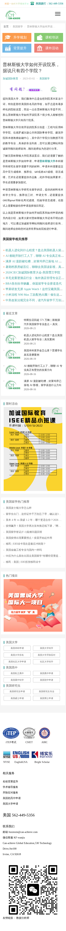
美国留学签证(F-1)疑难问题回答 (24, 532)
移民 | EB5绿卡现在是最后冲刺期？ (26, 543)
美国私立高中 (17, 673)
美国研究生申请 (17, 691)
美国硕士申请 (17, 698)
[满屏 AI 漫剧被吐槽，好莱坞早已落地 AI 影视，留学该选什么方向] (13, 381)
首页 (6, 26)
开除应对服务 (10, 792)
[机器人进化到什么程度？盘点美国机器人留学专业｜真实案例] (13, 335)
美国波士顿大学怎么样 (19, 508)
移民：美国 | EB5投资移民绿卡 (23, 562)
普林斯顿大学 (47, 161)
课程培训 (51, 37)
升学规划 (20, 37)
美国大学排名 (17, 655)
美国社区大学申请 (17, 661)
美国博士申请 (46, 698)
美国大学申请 (10, 803)
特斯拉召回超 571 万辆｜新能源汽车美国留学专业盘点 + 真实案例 (42, 324)
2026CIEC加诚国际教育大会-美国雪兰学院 (33, 272)
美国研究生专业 (46, 691)
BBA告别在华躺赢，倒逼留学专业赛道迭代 (34, 283)
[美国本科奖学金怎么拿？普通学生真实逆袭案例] (13, 350)
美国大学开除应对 (46, 655)
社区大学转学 (46, 661)
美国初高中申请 (12, 798)
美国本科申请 (17, 648)
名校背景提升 (10, 781)
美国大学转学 (46, 648)
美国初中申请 (46, 680)
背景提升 (20, 48)
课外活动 (51, 48)
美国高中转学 (17, 680)
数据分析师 (22, 918)
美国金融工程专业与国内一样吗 (24, 550)
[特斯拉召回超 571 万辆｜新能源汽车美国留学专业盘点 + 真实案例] (13, 320)
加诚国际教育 (10, 78)
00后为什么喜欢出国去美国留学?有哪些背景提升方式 (36, 555)
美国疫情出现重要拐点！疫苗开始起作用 (29, 537)
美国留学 (44, 78)
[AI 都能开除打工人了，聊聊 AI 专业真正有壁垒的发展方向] (13, 366)
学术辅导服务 (10, 787)
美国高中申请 (46, 673)
